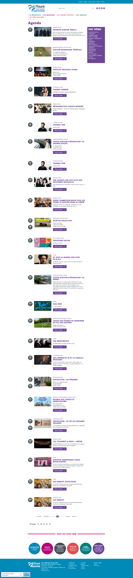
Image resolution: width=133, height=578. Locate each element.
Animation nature (93, 35)
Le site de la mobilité (34, 548)
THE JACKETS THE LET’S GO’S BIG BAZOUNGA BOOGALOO (67, 181)
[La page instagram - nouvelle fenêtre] (104, 8)
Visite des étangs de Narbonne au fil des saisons (68, 322)
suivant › (68, 516)
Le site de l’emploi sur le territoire (73, 548)
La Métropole (35, 15)
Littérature (91, 47)
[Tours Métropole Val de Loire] (36, 8)
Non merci (21, 574)
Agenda (85, 1)
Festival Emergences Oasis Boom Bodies (66, 461)
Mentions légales (98, 562)
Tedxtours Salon (61, 240)
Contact (103, 1)
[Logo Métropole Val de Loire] (34, 566)
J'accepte (26, 575)
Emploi (98, 1)
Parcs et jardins (92, 54)
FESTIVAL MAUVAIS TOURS (65, 70)
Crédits (95, 564)
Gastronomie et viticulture (95, 46)
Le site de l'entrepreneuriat (47, 548)
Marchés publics (92, 1)
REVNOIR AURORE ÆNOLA (65, 30)
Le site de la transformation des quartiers (60, 548)
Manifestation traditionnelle (92, 49)
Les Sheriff (58, 500)
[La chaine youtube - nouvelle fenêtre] (99, 8)
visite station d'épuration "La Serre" (68, 278)
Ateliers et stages (93, 36)
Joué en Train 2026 (62, 221)
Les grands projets (65, 15)
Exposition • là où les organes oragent (69, 422)
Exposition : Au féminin (65, 379)
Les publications (36, 17)
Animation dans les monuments (93, 32)
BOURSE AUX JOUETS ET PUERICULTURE (63, 400)
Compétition (91, 41)
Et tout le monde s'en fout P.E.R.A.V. (66, 258)
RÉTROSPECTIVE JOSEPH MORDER (68, 106)
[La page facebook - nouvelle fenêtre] (97, 8)
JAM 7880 (57, 304)
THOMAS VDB (59, 125)
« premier (38, 516)
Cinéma (90, 40)
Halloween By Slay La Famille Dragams (68, 359)
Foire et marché (92, 44)
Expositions (91, 43)
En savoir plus (5, 575)
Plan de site (96, 565)
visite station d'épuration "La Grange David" (68, 142)
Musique (90, 52)
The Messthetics (61, 341)
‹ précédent (46, 516)
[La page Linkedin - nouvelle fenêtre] (102, 8)
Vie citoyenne (91, 58)
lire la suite (58, 39)
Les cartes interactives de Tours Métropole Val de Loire (98, 548)
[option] (34, 548)
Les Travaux (81, 15)
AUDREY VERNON (60, 89)
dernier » (74, 516)
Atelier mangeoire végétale (67, 50)
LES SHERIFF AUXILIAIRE (64, 482)
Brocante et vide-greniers (95, 38)
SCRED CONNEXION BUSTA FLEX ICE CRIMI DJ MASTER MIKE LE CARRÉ (69, 201)
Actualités (80, 1)
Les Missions (49, 15)
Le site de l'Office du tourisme (85, 548)
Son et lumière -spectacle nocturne (95, 56)
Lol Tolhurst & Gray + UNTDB (67, 441)
